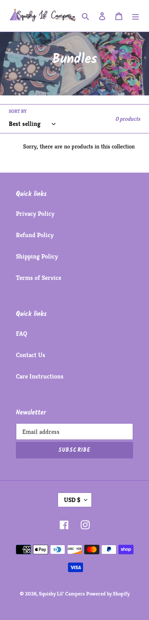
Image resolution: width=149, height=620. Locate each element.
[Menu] (135, 16)
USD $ (72, 500)
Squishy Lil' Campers (62, 593)
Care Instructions (40, 376)
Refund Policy (35, 235)
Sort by (18, 111)
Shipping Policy (37, 256)
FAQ (21, 333)
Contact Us (30, 355)
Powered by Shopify (108, 593)
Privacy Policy (35, 213)
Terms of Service (38, 278)
